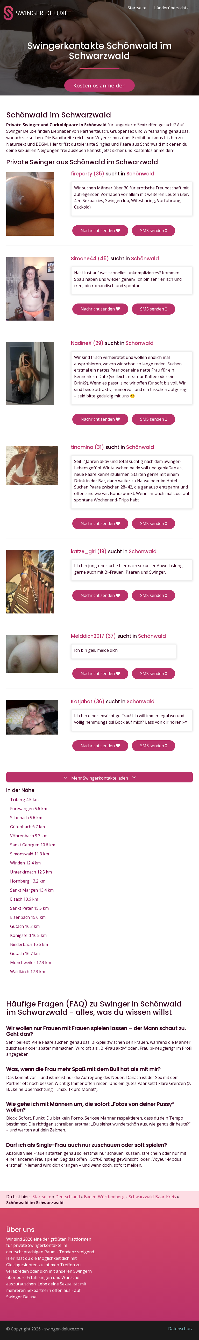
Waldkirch (27, 971)
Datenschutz (180, 1328)
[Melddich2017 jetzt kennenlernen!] (32, 654)
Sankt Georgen (32, 845)
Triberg (24, 799)
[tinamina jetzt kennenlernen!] (32, 465)
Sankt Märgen (32, 890)
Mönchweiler (30, 962)
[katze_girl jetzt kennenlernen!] (30, 581)
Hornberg (27, 881)
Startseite (136, 8)
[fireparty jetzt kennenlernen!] (30, 204)
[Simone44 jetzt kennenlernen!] (30, 289)
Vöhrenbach (28, 836)
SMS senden (152, 230)
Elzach (24, 899)
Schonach (26, 817)
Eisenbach (28, 917)
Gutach (25, 926)
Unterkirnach (31, 872)
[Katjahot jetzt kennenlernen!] (32, 717)
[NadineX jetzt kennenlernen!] (30, 373)
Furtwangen (28, 808)
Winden (25, 863)
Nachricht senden (98, 230)
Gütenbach (27, 827)
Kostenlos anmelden (99, 85)
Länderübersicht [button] (170, 8)
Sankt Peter (29, 908)
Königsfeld (28, 935)
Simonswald (29, 854)
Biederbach (29, 944)
